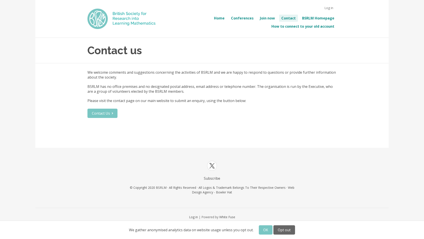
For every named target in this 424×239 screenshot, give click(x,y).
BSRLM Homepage (318, 18)
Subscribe (212, 178)
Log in (328, 8)
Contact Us (101, 113)
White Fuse (227, 217)
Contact (288, 18)
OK (265, 229)
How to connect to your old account (302, 26)
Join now (267, 18)
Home (219, 18)
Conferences (242, 18)
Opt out (284, 229)
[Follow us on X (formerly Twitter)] (212, 165)
